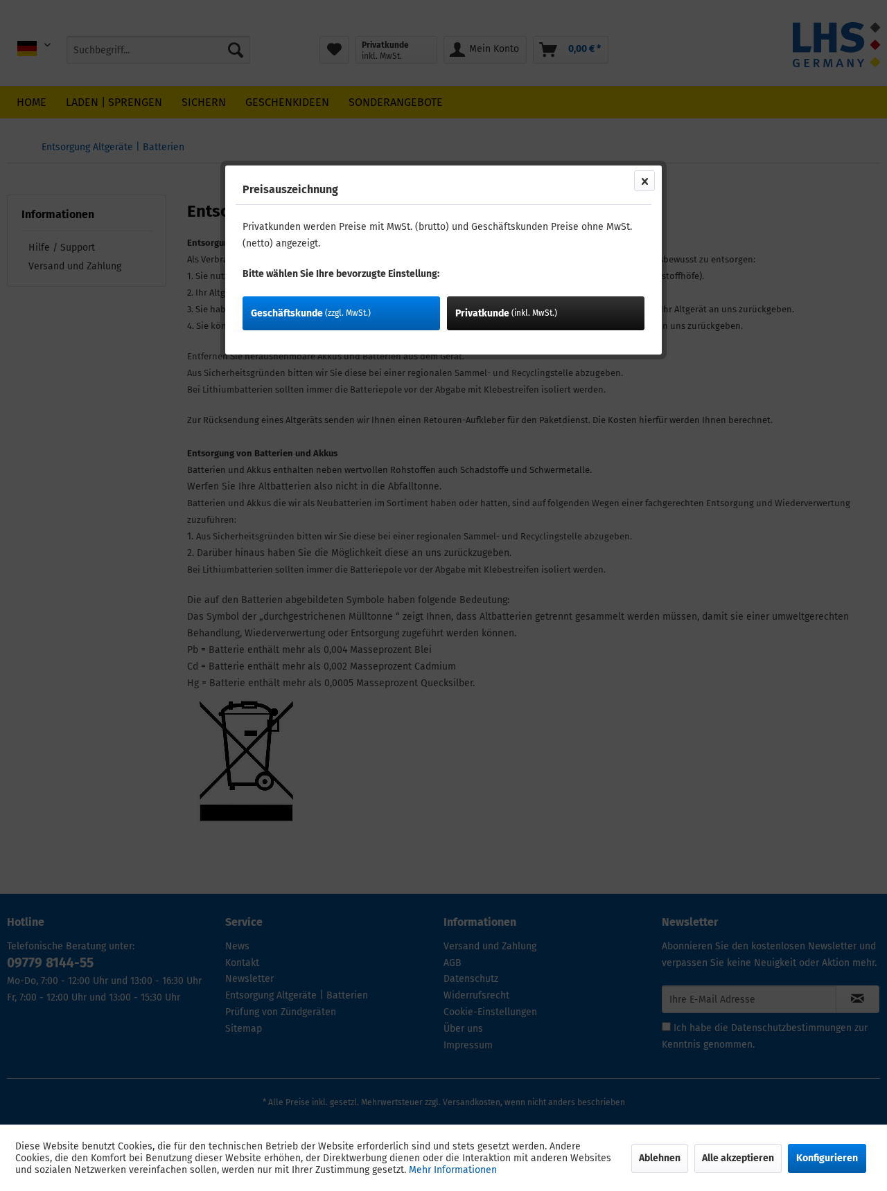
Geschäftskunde (311, 313)
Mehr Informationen (453, 1170)
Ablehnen (659, 1158)
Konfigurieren (827, 1158)
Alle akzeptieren (738, 1158)
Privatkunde (506, 313)
